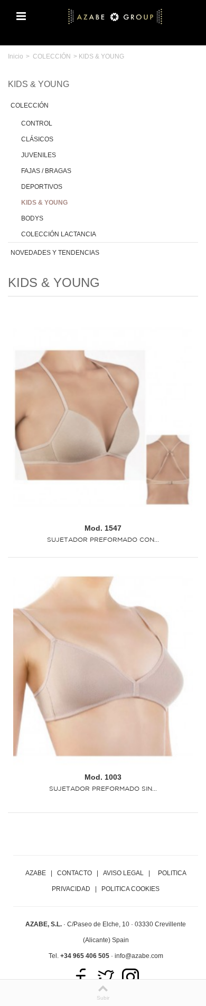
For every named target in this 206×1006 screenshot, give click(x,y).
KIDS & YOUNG (44, 202)
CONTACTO (74, 873)
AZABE (35, 873)
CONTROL (36, 123)
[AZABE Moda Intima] (115, 16)
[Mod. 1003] (103, 666)
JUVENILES (38, 155)
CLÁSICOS (37, 139)
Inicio (15, 56)
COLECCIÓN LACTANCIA (58, 234)
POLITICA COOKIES (130, 889)
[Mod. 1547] (103, 417)
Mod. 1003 (103, 777)
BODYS (32, 218)
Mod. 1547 (103, 528)
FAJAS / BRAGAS (46, 171)
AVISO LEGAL (123, 873)
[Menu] (21, 16)
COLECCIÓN (52, 56)
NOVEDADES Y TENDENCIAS (55, 252)
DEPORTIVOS (41, 186)
